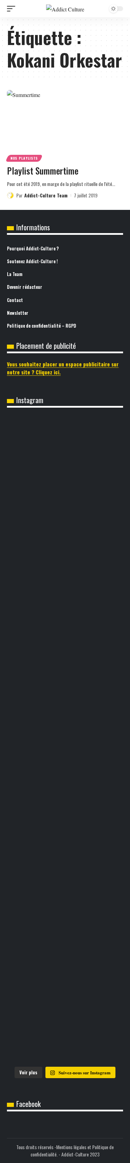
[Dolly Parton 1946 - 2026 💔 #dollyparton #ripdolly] (65, 721)
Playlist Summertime (42, 170)
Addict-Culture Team (46, 195)
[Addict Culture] (65, 8)
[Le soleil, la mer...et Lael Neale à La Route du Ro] (65, 1037)
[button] (13, 8)
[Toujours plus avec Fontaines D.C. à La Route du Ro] (65, 755)
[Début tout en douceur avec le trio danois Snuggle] (65, 984)
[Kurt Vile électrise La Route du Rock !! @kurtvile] (65, 848)
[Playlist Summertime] (65, 125)
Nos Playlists (24, 158)
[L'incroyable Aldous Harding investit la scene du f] (65, 931)
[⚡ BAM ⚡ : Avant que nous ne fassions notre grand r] (65, 565)
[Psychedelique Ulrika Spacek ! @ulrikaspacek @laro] (65, 887)
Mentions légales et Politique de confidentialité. (72, 1150)
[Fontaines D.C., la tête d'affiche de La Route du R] (65, 804)
